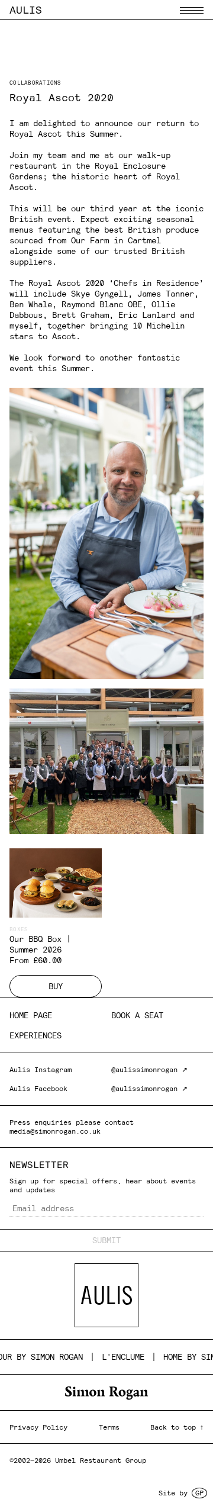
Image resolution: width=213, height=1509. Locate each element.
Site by (181, 1492)
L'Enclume (113, 1357)
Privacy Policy (38, 1427)
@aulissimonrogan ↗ (149, 1069)
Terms (109, 1427)
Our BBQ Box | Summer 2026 (40, 944)
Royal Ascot (35, 133)
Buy (56, 986)
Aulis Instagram (40, 1069)
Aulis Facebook (38, 1088)
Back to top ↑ (177, 1427)
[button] (192, 10)
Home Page (30, 1015)
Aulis (25, 10)
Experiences (35, 1035)
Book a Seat (137, 1015)
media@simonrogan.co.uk (55, 1131)
